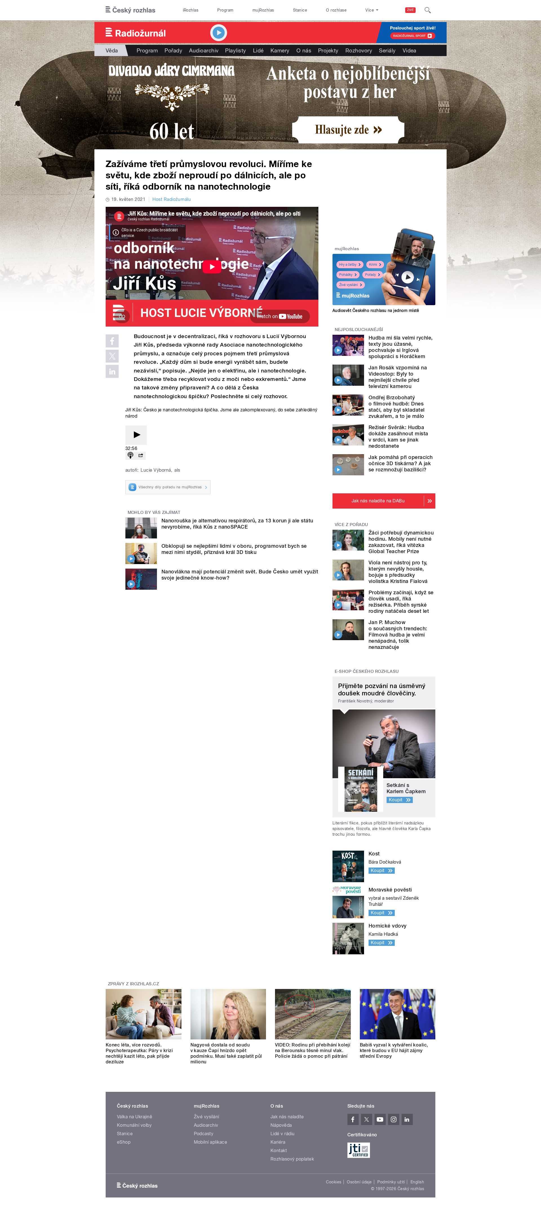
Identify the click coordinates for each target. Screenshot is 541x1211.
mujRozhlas (263, 10)
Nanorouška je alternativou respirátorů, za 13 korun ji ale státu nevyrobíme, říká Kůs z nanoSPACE (237, 524)
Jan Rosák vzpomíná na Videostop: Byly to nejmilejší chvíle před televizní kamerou (398, 377)
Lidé (258, 50)
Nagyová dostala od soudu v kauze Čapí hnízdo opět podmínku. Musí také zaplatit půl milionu (226, 1053)
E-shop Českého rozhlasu (367, 671)
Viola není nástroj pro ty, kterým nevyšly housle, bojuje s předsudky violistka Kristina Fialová (398, 572)
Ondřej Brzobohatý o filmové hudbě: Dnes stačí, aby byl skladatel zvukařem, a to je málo (397, 406)
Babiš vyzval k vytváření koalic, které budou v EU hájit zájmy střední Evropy (394, 1050)
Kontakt (278, 1150)
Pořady (173, 50)
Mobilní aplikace (210, 1142)
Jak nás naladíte (287, 1116)
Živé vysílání (348, 285)
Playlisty (235, 50)
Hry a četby (347, 265)
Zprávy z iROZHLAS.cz (133, 983)
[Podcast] (130, 456)
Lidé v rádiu (282, 1133)
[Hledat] (427, 10)
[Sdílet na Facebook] (112, 340)
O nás (303, 50)
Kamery (280, 50)
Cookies (333, 1182)
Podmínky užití (391, 1182)
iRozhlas (191, 10)
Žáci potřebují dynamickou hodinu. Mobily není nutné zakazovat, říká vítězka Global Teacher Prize (401, 542)
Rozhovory (358, 50)
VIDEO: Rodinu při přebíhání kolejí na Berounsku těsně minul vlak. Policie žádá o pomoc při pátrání (312, 1050)
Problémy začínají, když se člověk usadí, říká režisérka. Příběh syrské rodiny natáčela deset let (401, 601)
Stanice (300, 10)
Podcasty (204, 1133)
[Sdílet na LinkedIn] (112, 371)
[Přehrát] (136, 435)
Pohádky (345, 275)
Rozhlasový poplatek (292, 1159)
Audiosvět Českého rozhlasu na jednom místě (375, 310)
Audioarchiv (203, 50)
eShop (123, 1142)
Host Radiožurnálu (171, 199)
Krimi (373, 265)
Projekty (328, 50)
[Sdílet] (141, 456)
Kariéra (277, 1142)
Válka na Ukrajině (134, 1116)
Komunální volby (134, 1125)
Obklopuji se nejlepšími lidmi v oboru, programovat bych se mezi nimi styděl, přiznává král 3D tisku (234, 549)
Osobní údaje (359, 1182)
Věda (112, 50)
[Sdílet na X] (112, 356)
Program (225, 10)
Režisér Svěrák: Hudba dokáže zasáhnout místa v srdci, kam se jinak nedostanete (398, 436)
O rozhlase (336, 10)
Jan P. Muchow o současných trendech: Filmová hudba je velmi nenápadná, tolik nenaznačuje (398, 634)
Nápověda (281, 1125)
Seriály (387, 50)
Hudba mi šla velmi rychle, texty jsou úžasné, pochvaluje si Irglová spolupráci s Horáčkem (401, 347)
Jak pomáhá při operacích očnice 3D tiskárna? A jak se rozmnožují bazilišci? (401, 463)
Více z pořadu (351, 524)
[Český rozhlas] (130, 10)
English (417, 1182)
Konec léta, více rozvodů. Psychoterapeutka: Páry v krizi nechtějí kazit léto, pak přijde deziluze (139, 1053)
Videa (409, 50)
